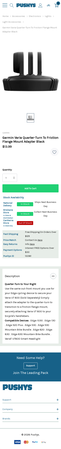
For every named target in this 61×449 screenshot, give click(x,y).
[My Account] (40, 5)
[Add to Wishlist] (54, 152)
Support (30, 365)
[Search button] (12, 5)
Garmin (5, 133)
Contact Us (33, 240)
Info (29, 244)
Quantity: (7, 169)
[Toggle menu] (4, 5)
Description (12, 276)
